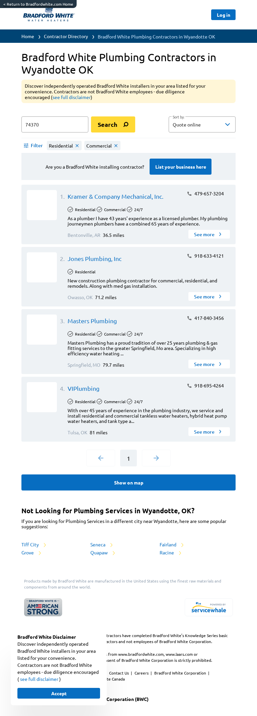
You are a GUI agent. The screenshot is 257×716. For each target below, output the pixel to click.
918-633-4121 (208, 256)
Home (27, 36)
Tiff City (30, 544)
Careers (142, 673)
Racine (167, 552)
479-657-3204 (208, 193)
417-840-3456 (208, 318)
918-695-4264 (208, 385)
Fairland (168, 544)
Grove (28, 552)
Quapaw (99, 552)
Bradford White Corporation (180, 673)
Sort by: (178, 117)
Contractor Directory (66, 36)
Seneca (98, 544)
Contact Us (119, 673)
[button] (202, 124)
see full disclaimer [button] (72, 97)
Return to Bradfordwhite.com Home (38, 4)
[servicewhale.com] (209, 607)
